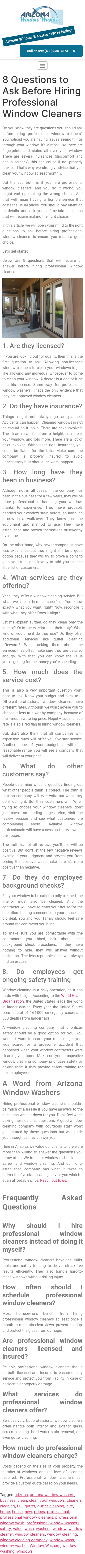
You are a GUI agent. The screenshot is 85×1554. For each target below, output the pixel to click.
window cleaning (62, 1534)
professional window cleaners (26, 1517)
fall (19, 1506)
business (7, 1500)
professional (58, 1511)
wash (29, 1528)
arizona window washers (52, 1494)
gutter (30, 1506)
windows (25, 1551)
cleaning (7, 1506)
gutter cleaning (50, 1506)
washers (43, 1528)
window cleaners (30, 1534)
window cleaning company (23, 1540)
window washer (14, 1545)
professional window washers (52, 1523)
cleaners (74, 1500)
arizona (21, 1494)
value (17, 1528)
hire (69, 1506)
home (5, 1511)
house (17, 1511)
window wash (62, 1540)
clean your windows (47, 1500)
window (59, 1528)
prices (39, 1511)
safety (5, 1528)
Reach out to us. (53, 1180)
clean (22, 1500)
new (28, 1511)
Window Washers (45, 1545)
